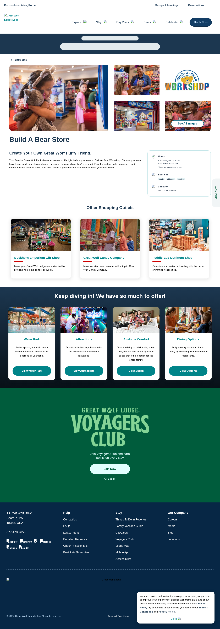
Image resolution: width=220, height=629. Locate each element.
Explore (76, 22)
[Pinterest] (45, 541)
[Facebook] (12, 541)
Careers (173, 519)
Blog (170, 532)
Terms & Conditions (118, 616)
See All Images (187, 123)
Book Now (200, 22)
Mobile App (122, 552)
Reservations (196, 5)
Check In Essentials (75, 545)
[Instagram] (26, 541)
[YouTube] (12, 547)
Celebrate (172, 22)
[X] (36, 541)
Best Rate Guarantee (76, 552)
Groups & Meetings (166, 5)
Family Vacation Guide (129, 526)
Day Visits (122, 22)
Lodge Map (122, 545)
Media (171, 526)
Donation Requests (75, 539)
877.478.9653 (16, 532)
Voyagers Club (125, 539)
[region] (58, 98)
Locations (174, 539)
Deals (147, 22)
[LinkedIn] (24, 547)
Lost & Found (71, 532)
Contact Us (70, 519)
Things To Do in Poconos (131, 519)
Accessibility (123, 558)
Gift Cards (122, 532)
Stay (99, 22)
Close (174, 618)
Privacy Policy (166, 611)
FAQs (66, 526)
